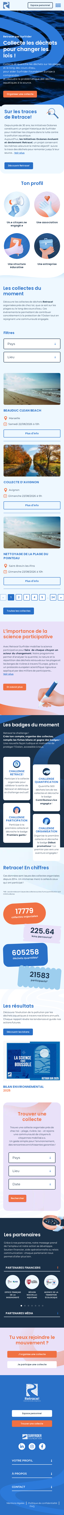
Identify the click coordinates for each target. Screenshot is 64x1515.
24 (53, 597)
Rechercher (17, 1198)
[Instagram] (32, 1446)
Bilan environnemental (23, 1086)
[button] (21, 1305)
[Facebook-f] (42, 1446)
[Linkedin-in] (21, 1446)
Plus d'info (32, 433)
